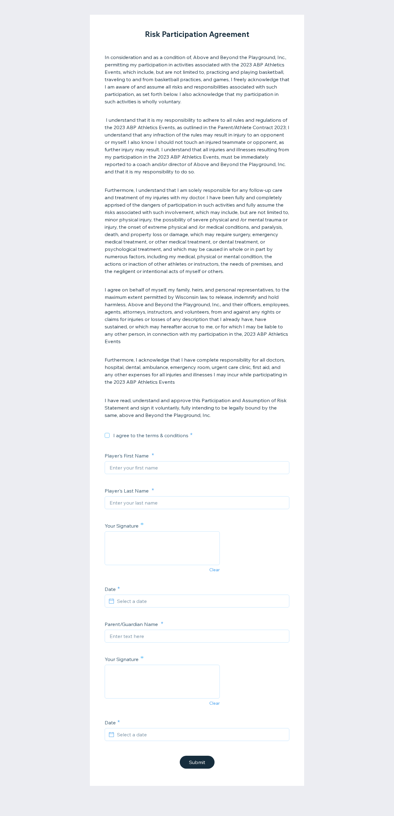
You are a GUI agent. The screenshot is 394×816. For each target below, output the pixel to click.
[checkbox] (107, 435)
